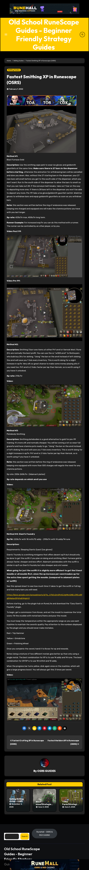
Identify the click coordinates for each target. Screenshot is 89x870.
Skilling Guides (14, 70)
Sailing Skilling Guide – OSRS (16, 800)
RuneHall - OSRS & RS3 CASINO (45, 833)
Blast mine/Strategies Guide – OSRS (44, 804)
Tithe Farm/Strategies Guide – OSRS (70, 804)
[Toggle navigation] (6, 34)
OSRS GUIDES (46, 771)
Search (25, 836)
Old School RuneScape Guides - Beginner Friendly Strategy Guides (44, 34)
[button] (44, 256)
